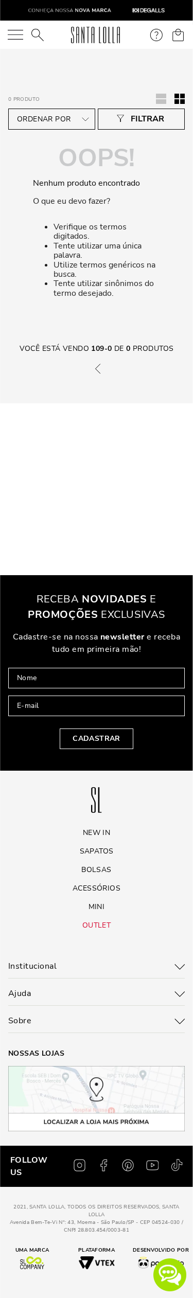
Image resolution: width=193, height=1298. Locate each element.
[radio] (179, 98)
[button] (170, 1275)
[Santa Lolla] (95, 35)
